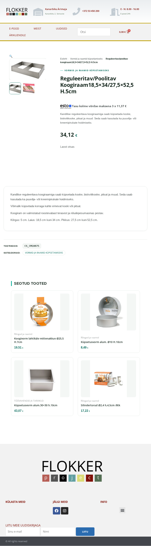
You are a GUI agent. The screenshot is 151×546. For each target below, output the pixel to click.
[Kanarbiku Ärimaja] (38, 12)
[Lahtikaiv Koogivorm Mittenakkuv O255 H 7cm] (42, 313)
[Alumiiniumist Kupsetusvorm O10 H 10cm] (109, 313)
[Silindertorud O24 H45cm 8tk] (109, 379)
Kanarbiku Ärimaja (56, 9)
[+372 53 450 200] (76, 11)
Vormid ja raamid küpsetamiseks (86, 59)
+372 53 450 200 (90, 11)
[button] (11, 56)
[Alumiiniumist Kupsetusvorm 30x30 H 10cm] (42, 379)
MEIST (37, 28)
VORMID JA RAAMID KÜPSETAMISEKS (86, 70)
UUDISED (61, 28)
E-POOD (14, 28)
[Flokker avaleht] (18, 12)
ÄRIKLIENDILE (17, 35)
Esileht (63, 59)
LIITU (85, 531)
